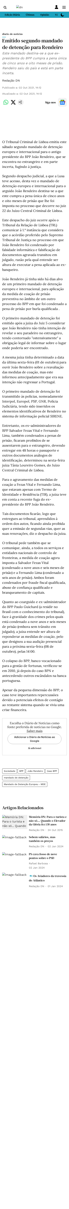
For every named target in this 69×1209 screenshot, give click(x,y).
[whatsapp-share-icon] (6, 104)
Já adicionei (34, 748)
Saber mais (35, 731)
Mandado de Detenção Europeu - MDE (25, 784)
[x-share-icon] (13, 104)
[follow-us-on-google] (62, 102)
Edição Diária (12, 15)
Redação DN (11, 80)
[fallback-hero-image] (14, 822)
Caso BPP (52, 771)
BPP (21, 771)
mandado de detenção (16, 777)
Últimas (30, 15)
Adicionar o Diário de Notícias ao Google (34, 738)
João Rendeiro (35, 771)
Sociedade (9, 771)
